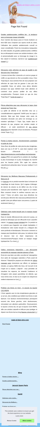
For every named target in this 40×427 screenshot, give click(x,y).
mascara (6, 181)
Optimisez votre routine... (9, 398)
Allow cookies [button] (27, 420)
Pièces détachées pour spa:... (11, 389)
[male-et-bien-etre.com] (20, 12)
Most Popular (6, 324)
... (7, 61)
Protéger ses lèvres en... (9, 406)
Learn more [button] (19, 416)
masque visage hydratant (16, 222)
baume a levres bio (28, 312)
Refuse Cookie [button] (11, 420)
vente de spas (15, 97)
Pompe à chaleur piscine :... (10, 376)
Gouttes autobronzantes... (10, 381)
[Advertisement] (20, 349)
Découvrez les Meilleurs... (9, 402)
